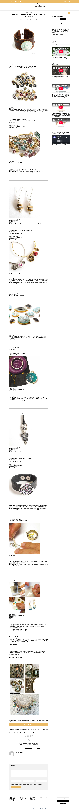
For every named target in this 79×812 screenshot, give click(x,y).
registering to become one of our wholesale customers (18, 730)
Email (24, 778)
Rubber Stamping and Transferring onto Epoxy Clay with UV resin (21, 67)
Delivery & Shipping (12, 798)
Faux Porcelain (13, 294)
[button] (62, 1)
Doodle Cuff (13, 464)
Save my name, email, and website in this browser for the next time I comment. (27, 784)
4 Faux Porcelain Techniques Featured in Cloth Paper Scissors (23, 346)
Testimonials (21, 799)
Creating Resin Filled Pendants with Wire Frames (21, 630)
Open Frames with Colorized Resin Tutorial (20, 629)
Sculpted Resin (13, 352)
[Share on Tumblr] (32, 736)
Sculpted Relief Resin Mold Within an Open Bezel (21, 403)
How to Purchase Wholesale (32, 798)
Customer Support (12, 797)
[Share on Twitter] (27, 736)
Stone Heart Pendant (18, 461)
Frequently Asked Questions (32, 800)
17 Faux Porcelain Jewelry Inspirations (19, 119)
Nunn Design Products (23, 798)
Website (37, 778)
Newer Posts (44, 759)
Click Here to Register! (19, 636)
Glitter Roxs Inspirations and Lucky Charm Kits (20, 175)
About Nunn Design (23, 797)
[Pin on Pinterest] (30, 736)
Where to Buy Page (17, 732)
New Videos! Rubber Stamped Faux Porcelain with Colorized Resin (24, 118)
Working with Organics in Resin (16, 519)
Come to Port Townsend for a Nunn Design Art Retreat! (18, 663)
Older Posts (13, 759)
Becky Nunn (35, 19)
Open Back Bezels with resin (19, 631)
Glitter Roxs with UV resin (15, 125)
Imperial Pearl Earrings (18, 233)
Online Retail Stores (43, 797)
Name (12, 778)
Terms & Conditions (12, 799)
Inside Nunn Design (29, 12)
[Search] (23, 1)
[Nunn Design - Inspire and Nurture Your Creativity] (39, 5)
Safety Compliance (12, 801)
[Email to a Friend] (29, 736)
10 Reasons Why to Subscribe (27, 744)
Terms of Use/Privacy (12, 800)
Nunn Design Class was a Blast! (15, 693)
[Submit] (69, 13)
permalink (38, 748)
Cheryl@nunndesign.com (21, 641)
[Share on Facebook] (25, 736)
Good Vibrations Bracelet (15, 236)
